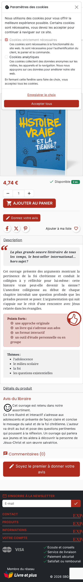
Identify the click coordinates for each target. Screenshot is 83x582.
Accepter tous (41, 104)
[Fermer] (77, 7)
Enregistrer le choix (41, 95)
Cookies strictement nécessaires (33, 40)
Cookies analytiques (24, 57)
